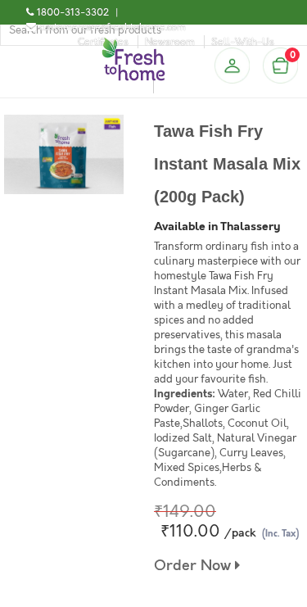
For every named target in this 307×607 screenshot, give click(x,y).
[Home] (133, 44)
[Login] (232, 66)
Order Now (194, 565)
